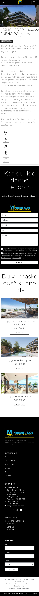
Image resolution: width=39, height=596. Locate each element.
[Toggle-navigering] (34, 2)
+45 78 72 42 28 (12, 501)
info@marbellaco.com (16, 506)
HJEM (7, 457)
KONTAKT (8, 476)
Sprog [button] (5, 2)
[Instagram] (17, 510)
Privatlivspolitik (6, 258)
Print (5, 154)
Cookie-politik (11, 584)
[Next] (36, 14)
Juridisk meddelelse (25, 584)
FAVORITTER (9, 468)
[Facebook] (13, 510)
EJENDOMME (10, 461)
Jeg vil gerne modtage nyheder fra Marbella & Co (19, 253)
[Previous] (3, 14)
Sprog (7, 560)
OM (6, 472)
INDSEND (19, 262)
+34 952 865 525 (13, 503)
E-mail (8, 552)
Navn (7, 544)
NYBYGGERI (9, 464)
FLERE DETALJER (19, 333)
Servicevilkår (17, 258)
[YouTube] (21, 510)
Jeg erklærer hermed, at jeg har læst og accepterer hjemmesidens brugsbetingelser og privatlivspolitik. (20, 250)
